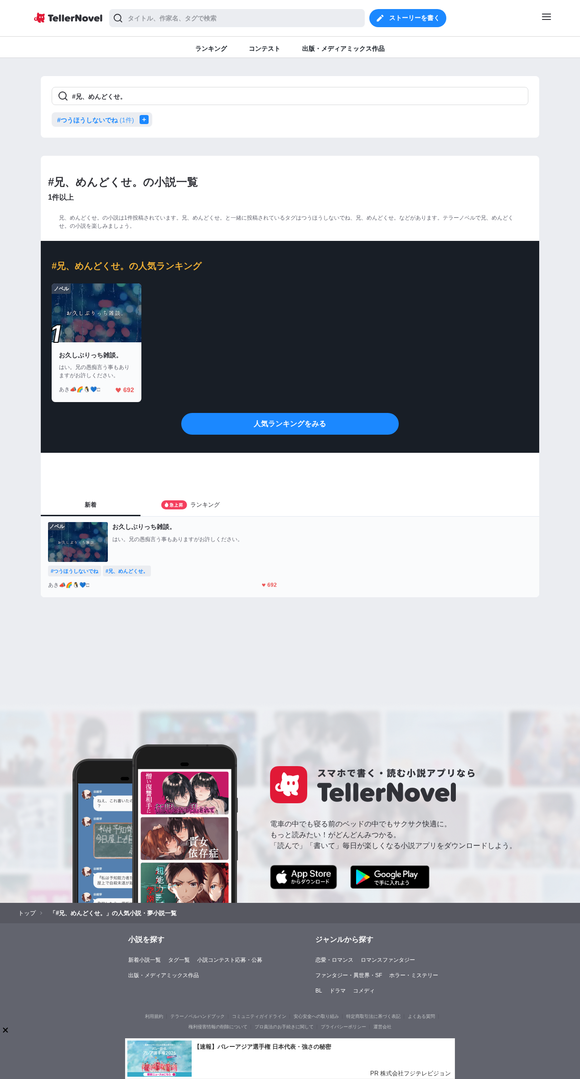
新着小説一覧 (144, 960)
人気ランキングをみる (290, 423)
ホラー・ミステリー (413, 975)
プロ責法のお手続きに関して (284, 1026)
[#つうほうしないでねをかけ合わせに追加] (146, 119)
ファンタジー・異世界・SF (348, 975)
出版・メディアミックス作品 (163, 975)
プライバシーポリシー (343, 1026)
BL (318, 991)
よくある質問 (421, 1016)
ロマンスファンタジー (388, 960)
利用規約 (154, 1016)
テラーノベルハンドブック (197, 1016)
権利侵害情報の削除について (217, 1026)
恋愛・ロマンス (334, 960)
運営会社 (382, 1026)
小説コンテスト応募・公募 (229, 960)
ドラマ (337, 991)
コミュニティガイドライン (259, 1016)
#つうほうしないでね (95, 120)
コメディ (364, 991)
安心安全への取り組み (316, 1016)
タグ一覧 (179, 960)
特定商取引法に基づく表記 (373, 1016)
